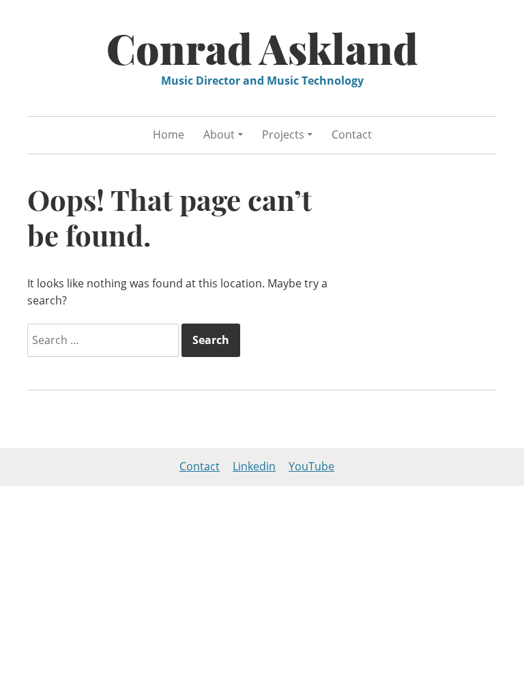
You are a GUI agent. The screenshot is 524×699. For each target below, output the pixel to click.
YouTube (311, 466)
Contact (352, 134)
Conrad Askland (262, 47)
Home (168, 134)
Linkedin (254, 466)
